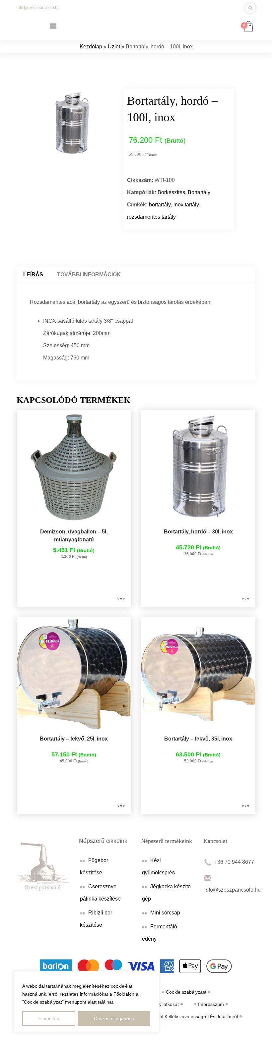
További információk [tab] (89, 274)
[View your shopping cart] (247, 26)
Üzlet (114, 46)
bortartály (160, 204)
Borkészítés (171, 192)
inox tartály (186, 204)
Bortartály (199, 192)
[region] (86, 1002)
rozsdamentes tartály (151, 217)
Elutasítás (48, 1018)
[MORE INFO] (121, 599)
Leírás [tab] (33, 274)
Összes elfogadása (114, 1018)
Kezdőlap (91, 46)
